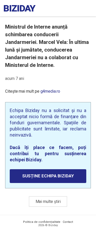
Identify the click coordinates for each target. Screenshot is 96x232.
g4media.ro (50, 91)
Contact (68, 222)
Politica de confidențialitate (41, 222)
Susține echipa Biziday (47, 175)
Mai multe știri (48, 201)
